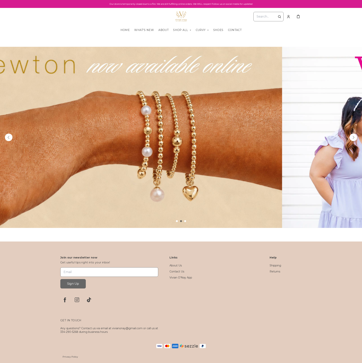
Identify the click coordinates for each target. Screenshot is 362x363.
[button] (9, 137)
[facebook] (64, 299)
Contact (235, 30)
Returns (275, 271)
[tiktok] (89, 299)
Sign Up (73, 283)
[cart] (298, 16)
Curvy (201, 30)
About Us (175, 265)
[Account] (288, 16)
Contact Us (176, 271)
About (163, 30)
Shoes (218, 30)
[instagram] (76, 299)
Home (125, 30)
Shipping (275, 265)
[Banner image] (181, 137)
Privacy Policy (70, 356)
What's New (144, 30)
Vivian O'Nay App (180, 277)
